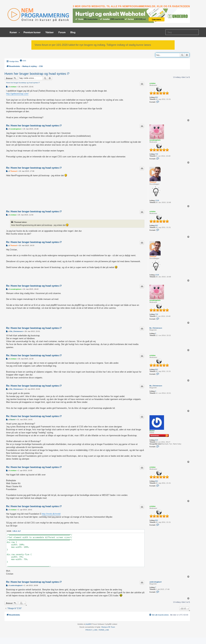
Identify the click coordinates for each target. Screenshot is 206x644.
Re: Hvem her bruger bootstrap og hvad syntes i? (34, 125)
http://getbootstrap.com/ (17, 94)
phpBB (88, 624)
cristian (152, 83)
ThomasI (153, 182)
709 (156, 154)
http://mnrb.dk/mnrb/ (51, 514)
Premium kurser (32, 32)
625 (156, 440)
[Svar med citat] (142, 84)
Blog (72, 32)
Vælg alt (16, 531)
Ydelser (49, 32)
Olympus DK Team (108, 627)
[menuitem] (23, 60)
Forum (62, 32)
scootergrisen (155, 140)
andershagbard (155, 582)
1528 (157, 200)
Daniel (152, 431)
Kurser (14, 32)
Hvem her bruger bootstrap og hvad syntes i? (37, 73)
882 (156, 97)
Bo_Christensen (156, 328)
